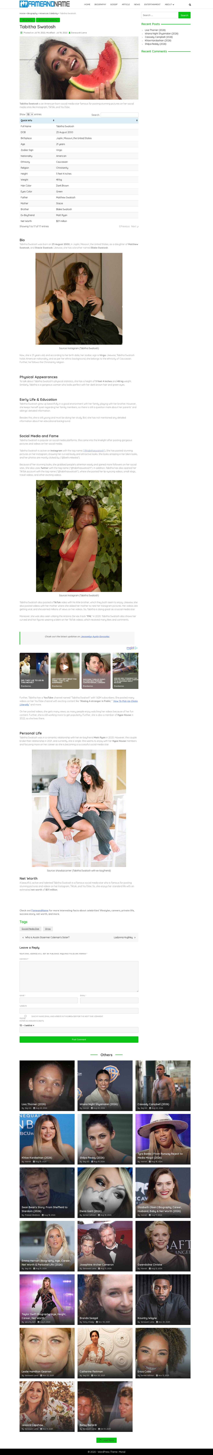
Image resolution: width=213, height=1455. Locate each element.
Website (23, 1006)
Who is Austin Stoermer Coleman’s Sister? (47, 937)
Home (87, 4)
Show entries (30, 114)
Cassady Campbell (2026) (159, 37)
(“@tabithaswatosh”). (94, 450)
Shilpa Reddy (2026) (155, 43)
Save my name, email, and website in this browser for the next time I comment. (67, 1016)
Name (23, 995)
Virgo (48, 928)
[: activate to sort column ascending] (96, 120)
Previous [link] (125, 226)
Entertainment (152, 4)
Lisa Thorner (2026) (155, 30)
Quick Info (26, 120)
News (137, 4)
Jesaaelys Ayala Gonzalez (95, 636)
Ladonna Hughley (123, 937)
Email (83, 995)
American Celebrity (48, 13)
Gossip (114, 4)
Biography (100, 4)
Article (126, 4)
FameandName (39, 910)
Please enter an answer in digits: (32, 1019)
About (168, 4)
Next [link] (133, 226)
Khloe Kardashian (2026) (158, 40)
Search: (96, 114)
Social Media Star (30, 928)
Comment (24, 959)
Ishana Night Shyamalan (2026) (161, 33)
